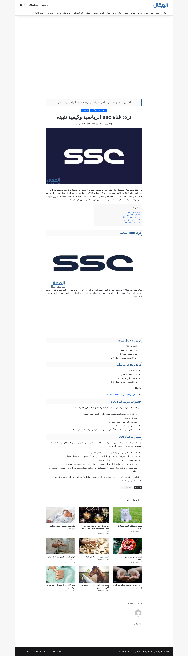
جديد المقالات (34, 5)
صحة (126, 13)
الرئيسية (45, 5)
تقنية (157, 13)
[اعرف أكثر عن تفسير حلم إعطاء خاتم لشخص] (60, 546)
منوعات (51, 13)
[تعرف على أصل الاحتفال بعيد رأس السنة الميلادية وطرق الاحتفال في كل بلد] (94, 515)
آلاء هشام (107, 124)
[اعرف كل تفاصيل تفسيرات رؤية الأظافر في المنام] (60, 574)
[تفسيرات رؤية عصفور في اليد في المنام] (127, 574)
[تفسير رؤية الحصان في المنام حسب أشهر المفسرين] (94, 574)
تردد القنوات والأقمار (100, 102)
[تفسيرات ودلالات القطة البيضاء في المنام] (127, 515)
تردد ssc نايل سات (130, 215)
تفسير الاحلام (39, 13)
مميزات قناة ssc (131, 222)
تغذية (146, 13)
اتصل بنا (23, 651)
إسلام (108, 13)
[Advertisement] (94, 57)
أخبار (165, 13)
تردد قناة (129, 487)
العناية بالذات (117, 13)
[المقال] (161, 5)
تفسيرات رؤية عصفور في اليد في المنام (127, 585)
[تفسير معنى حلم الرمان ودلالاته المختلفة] (127, 546)
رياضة (95, 13)
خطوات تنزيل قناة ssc (129, 220)
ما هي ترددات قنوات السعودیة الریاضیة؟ (121, 394)
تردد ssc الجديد (132, 212)
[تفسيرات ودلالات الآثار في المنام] (94, 546)
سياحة (133, 13)
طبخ (151, 13)
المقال (150, 651)
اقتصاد (88, 13)
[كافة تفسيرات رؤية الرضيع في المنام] (60, 515)
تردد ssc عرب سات (129, 217)
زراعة (59, 13)
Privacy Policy (32, 651)
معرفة (139, 13)
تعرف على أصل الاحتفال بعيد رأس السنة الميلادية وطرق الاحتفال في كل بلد (95, 528)
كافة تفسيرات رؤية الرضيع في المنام (62, 526)
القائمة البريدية (45, 651)
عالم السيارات (79, 13)
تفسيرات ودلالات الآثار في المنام (97, 557)
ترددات (123, 487)
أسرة (102, 13)
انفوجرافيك (67, 13)
